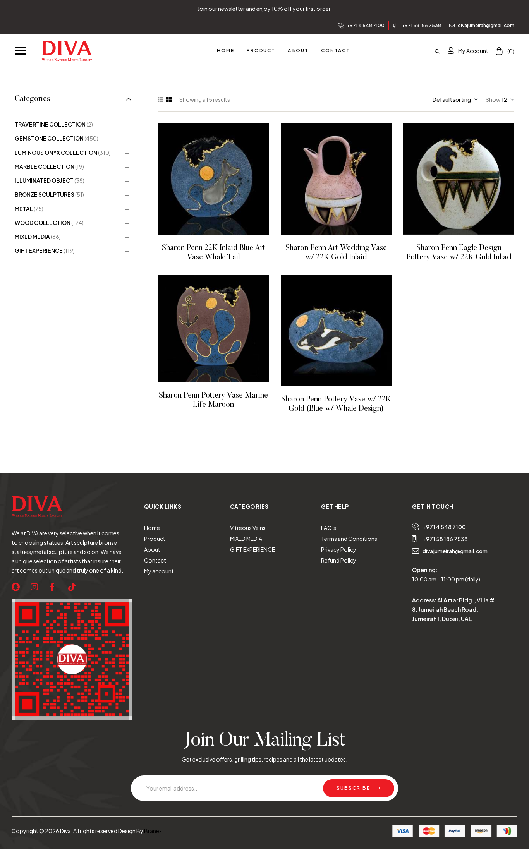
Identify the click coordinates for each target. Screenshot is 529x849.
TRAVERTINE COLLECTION (50, 124)
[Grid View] (169, 99)
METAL (24, 208)
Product (154, 538)
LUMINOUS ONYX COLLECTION (56, 152)
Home (152, 527)
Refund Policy (338, 560)
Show (493, 99)
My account (159, 571)
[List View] (160, 99)
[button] (20, 50)
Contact (155, 560)
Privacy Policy (338, 549)
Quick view (224, 179)
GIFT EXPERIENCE (39, 250)
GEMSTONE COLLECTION (49, 138)
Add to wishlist (202, 179)
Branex (153, 830)
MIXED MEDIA (32, 236)
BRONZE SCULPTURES (44, 194)
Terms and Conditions (349, 538)
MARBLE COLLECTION (44, 166)
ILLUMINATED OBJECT (44, 180)
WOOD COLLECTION (42, 222)
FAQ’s (328, 527)
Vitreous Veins (248, 527)
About (152, 549)
